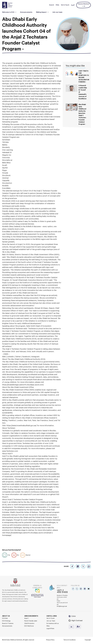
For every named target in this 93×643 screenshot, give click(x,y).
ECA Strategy (6, 621)
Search (51, 5)
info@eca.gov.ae (62, 606)
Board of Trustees (7, 623)
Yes (9, 555)
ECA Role (5, 618)
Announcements (26, 12)
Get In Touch (65, 5)
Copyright (88, 640)
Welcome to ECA (8, 12)
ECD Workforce (29, 626)
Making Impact (41, 12)
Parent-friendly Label (30, 621)
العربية (72, 5)
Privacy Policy (50, 640)
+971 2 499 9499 (62, 591)
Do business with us (52, 623)
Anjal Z (26, 618)
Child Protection (29, 623)
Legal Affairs (50, 628)
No (18, 555)
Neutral (28, 555)
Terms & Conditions (69, 640)
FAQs (57, 5)
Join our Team (50, 621)
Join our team (57, 12)
